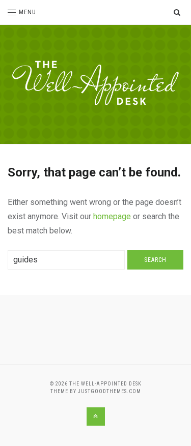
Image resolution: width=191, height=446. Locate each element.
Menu (27, 12)
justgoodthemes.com (109, 391)
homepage (112, 216)
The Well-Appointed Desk (105, 383)
